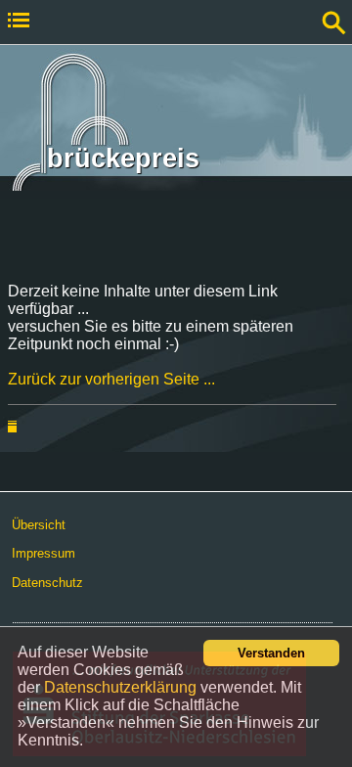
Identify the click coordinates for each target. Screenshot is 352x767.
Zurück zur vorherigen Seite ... (111, 379)
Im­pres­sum (43, 553)
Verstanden (271, 653)
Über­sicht (39, 525)
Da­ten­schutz (47, 582)
